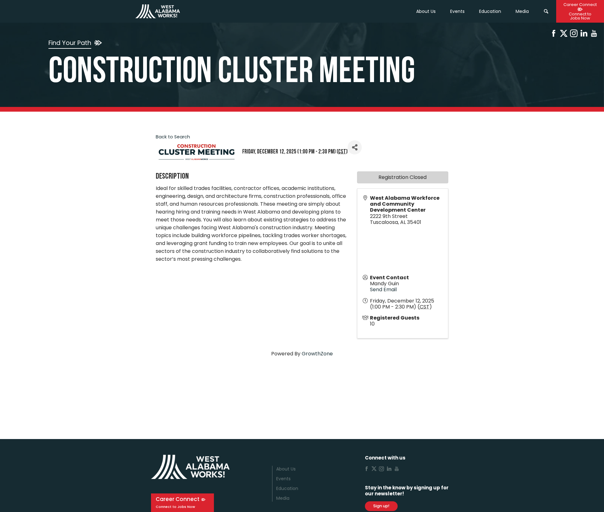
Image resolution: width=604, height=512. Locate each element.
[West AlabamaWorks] (157, 11)
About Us (426, 11)
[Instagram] (574, 34)
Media (282, 498)
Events (457, 11)
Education (287, 488)
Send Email (383, 289)
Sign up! (381, 506)
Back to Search (173, 137)
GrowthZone (317, 353)
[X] (564, 34)
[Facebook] (553, 34)
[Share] (355, 147)
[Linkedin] (584, 34)
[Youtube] (594, 34)
